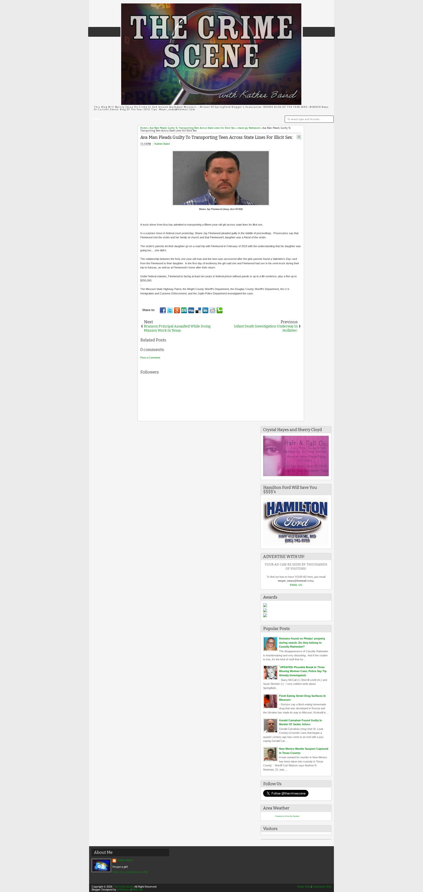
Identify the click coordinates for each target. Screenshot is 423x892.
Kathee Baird (162, 143)
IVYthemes (123, 889)
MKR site (137, 889)
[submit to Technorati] (220, 310)
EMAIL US (296, 584)
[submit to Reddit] (212, 310)
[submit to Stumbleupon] (184, 310)
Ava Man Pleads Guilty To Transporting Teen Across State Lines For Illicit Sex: (216, 137)
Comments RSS (321, 886)
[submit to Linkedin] (205, 310)
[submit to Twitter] (170, 310)
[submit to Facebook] (163, 310)
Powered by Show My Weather (287, 816)
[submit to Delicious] (198, 310)
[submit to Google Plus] (177, 310)
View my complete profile (130, 871)
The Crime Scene (123, 886)
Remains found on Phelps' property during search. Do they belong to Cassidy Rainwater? (302, 642)
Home (97, 119)
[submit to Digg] (191, 310)
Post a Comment (150, 357)
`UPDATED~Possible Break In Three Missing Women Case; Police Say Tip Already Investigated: (303, 671)
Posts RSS (303, 886)
